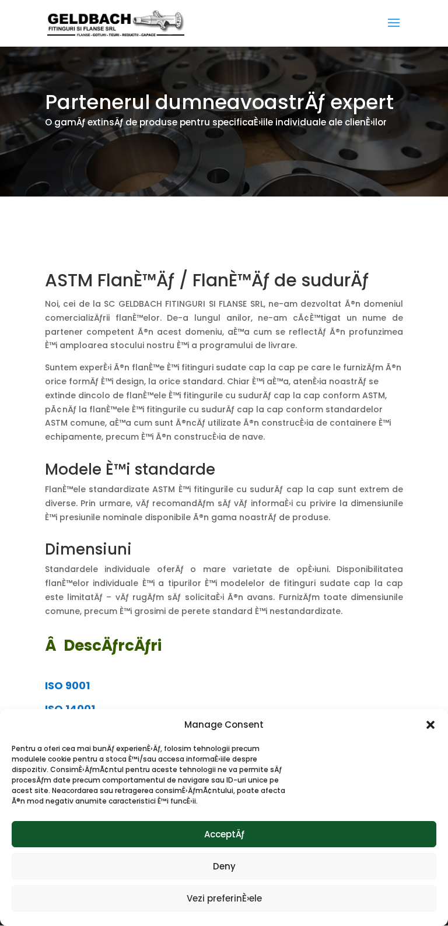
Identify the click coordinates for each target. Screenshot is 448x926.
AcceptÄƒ (224, 834)
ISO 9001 (67, 685)
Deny (224, 866)
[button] (430, 725)
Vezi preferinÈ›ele (224, 898)
